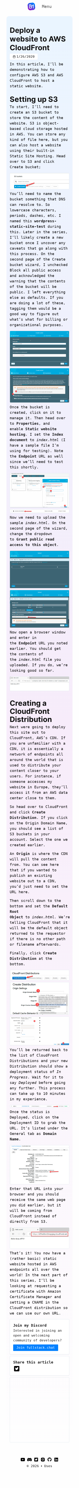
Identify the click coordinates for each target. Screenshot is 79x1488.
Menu (47, 6)
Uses (48, 1466)
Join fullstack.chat (35, 1348)
